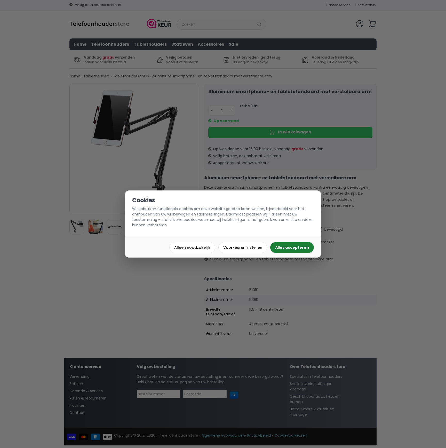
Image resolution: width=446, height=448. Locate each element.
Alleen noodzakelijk (192, 247)
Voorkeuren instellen (242, 247)
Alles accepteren (292, 247)
